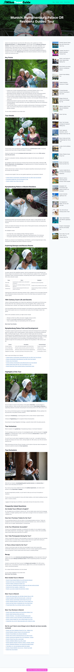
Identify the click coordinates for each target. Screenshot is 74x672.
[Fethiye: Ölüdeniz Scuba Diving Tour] (55, 156)
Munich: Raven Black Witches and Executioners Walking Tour (19, 612)
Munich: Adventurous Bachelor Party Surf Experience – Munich (19, 637)
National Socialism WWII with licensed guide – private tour (18, 598)
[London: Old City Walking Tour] (55, 148)
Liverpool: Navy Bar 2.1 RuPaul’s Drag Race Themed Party (64, 52)
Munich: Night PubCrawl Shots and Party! (15, 614)
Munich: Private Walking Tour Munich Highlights (16, 633)
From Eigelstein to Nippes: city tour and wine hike (63, 203)
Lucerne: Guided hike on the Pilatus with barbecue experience (65, 172)
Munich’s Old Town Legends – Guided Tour (15, 587)
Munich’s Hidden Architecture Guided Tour (15, 583)
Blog (54, 2)
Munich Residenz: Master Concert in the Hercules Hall (18, 632)
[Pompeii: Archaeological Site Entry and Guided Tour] (55, 228)
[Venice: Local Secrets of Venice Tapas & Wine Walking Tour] (55, 61)
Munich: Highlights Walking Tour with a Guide (16, 640)
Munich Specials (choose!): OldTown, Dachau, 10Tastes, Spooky (20, 642)
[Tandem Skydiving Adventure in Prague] (55, 85)
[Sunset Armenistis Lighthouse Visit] (55, 196)
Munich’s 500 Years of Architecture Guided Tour (16, 581)
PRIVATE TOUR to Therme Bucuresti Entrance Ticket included (64, 180)
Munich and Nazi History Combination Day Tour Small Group (19, 603)
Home (61, 2)
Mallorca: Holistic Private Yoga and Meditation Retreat (64, 108)
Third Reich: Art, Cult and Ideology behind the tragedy (18, 646)
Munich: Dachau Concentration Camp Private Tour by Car (18, 599)
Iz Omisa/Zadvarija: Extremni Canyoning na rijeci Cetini (64, 92)
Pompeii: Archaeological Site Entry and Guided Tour (64, 227)
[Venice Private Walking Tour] (55, 77)
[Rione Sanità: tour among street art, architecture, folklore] (55, 69)
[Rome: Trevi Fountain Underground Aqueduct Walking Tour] (55, 124)
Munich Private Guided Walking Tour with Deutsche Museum (19, 580)
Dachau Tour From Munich (12, 360)
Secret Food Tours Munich (12, 649)
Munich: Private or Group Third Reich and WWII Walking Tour (19, 617)
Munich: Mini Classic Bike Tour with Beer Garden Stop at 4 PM (19, 596)
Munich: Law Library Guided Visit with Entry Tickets (17, 588)
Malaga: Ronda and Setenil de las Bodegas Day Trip (64, 100)
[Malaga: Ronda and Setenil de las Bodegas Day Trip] (55, 101)
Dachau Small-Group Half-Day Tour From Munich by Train (18, 364)
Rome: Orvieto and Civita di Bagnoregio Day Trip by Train (65, 140)
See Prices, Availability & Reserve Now (36, 669)
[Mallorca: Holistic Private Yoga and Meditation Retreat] (55, 109)
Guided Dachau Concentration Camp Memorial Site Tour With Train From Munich (23, 177)
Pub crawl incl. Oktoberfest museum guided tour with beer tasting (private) (22, 585)
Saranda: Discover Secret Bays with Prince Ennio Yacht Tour (64, 44)
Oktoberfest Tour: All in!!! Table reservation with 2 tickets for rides (20, 621)
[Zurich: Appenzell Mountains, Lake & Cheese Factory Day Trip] (55, 132)
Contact (57, 2)
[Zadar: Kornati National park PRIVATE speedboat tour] (55, 220)
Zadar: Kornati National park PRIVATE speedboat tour (64, 219)
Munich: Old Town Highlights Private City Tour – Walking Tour (19, 630)
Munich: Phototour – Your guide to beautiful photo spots (18, 615)
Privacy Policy (67, 2)
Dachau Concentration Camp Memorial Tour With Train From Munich (21, 359)
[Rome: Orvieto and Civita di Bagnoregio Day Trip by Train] (55, 140)
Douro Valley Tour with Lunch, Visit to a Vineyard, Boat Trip (64, 235)
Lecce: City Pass (63, 114)
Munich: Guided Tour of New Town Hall (14, 181)
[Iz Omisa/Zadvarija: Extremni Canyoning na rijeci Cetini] (55, 93)
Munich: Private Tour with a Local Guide (15, 639)
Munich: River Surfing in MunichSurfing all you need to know (19, 635)
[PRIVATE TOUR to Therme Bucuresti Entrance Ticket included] (55, 180)
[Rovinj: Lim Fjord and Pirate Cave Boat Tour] (55, 164)
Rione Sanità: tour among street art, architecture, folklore (64, 68)
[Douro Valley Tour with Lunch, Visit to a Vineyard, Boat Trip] (55, 236)
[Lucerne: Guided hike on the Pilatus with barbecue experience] (55, 172)
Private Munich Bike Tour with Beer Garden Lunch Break (18, 605)
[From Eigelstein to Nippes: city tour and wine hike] (55, 204)
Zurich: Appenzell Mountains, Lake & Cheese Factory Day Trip (64, 132)
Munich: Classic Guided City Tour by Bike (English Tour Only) (19, 619)
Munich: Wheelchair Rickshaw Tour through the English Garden (19, 644)
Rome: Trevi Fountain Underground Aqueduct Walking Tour (64, 124)
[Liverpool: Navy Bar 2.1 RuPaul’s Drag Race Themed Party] (55, 53)
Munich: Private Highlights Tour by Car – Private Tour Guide (19, 647)
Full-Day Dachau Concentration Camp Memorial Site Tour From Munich (21, 362)
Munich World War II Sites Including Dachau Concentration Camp (20, 366)
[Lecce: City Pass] (55, 117)
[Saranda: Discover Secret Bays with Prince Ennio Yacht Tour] (55, 45)
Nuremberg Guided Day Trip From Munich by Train (17, 179)
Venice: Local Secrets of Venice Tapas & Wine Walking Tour (64, 60)
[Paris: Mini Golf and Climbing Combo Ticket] (55, 212)
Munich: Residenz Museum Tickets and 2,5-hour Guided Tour (19, 601)
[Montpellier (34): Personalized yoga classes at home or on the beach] (55, 188)
